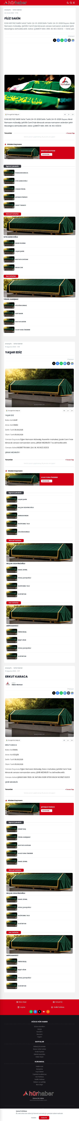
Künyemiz (58, 1002)
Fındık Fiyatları (39, 1052)
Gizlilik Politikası (59, 1007)
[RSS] (48, 1011)
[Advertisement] (39, 58)
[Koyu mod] (68, 3)
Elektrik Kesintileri (39, 1054)
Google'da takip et (13, 114)
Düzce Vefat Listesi (39, 1049)
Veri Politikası (39, 1077)
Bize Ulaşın (22, 1002)
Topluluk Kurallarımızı (39, 1074)
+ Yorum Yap (70, 133)
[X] (39, 1011)
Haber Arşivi (39, 1057)
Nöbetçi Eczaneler (40, 1046)
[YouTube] (43, 1011)
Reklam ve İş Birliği (39, 1082)
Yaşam (39, 1037)
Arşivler (22, 1007)
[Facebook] (35, 1011)
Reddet (33, 1118)
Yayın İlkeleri (39, 1072)
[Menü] (74, 2)
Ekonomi (39, 1034)
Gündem (39, 1032)
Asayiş (39, 1029)
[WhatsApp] (31, 1011)
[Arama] (71, 3)
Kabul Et (44, 1118)
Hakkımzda (39, 1066)
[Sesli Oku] (65, 114)
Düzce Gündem (39, 1026)
